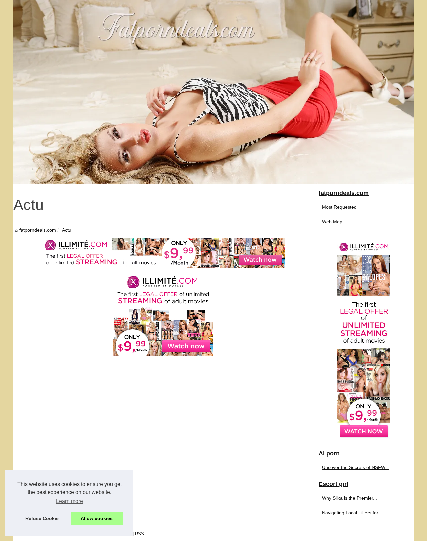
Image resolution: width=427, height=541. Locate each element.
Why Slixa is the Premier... (349, 498)
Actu (66, 230)
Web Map (332, 221)
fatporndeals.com (37, 230)
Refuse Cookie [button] (42, 518)
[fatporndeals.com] (213, 92)
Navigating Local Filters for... (352, 512)
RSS (139, 533)
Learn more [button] (69, 501)
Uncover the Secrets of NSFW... (355, 467)
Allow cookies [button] (97, 518)
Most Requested (339, 207)
